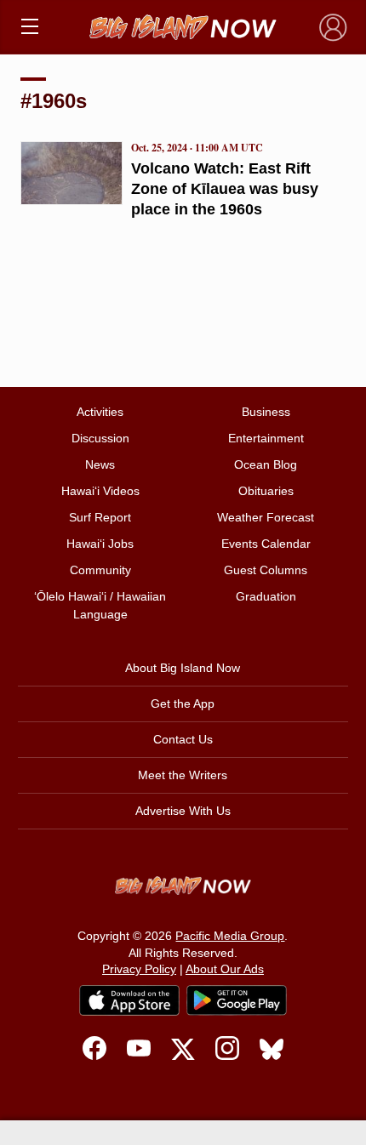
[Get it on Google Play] (236, 1000)
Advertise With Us (183, 810)
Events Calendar (266, 543)
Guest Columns (265, 570)
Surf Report (100, 517)
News (100, 464)
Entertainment (266, 438)
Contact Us (183, 739)
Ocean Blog (265, 464)
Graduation (266, 596)
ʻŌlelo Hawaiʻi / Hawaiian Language (100, 605)
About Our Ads (225, 969)
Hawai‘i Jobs (100, 543)
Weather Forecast (265, 517)
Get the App (182, 703)
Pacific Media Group (229, 936)
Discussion (100, 438)
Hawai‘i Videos (100, 491)
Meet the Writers (182, 775)
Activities (100, 412)
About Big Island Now (182, 668)
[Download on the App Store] (129, 1000)
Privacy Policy (139, 969)
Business (266, 412)
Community (100, 570)
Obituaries (266, 491)
